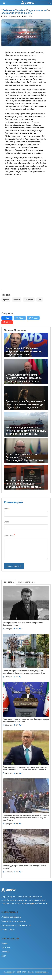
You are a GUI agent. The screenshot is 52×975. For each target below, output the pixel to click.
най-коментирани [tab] (26, 582)
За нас (4, 943)
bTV (39, 299)
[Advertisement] (26, 204)
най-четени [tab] (9, 582)
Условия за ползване (11, 917)
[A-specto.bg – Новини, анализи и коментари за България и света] (8, 891)
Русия (6, 299)
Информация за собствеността (15, 925)
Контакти (5, 947)
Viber (21, 318)
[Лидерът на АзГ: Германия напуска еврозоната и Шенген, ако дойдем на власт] (26, 345)
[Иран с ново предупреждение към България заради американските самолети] (26, 699)
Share (8, 318)
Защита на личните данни (13, 921)
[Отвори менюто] (4, 2)
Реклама (5, 951)
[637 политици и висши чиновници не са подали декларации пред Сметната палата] (26, 477)
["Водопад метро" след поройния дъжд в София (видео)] (26, 846)
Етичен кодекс (8, 929)
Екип (3, 956)
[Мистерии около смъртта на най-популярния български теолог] (26, 603)
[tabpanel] (26, 731)
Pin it (8, 322)
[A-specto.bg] (27, 3)
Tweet (34, 318)
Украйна (28, 299)
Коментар (9, 535)
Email (6, 521)
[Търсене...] (50, 2)
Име (6, 508)
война (16, 299)
